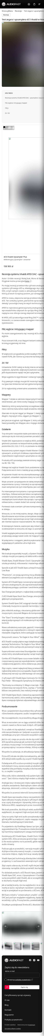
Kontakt (8, 1010)
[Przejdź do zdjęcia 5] (26, 946)
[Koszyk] (34, 4)
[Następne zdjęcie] (38, 926)
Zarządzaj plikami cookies (13, 1029)
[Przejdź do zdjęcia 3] (8, 946)
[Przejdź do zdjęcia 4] (17, 946)
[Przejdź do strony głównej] (11, 4)
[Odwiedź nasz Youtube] (38, 960)
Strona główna (7, 11)
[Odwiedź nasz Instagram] (34, 960)
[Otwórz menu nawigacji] (39, 4)
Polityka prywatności (13, 1019)
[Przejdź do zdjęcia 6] (35, 946)
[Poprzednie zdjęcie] (5, 926)
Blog (6, 1005)
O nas (7, 1000)
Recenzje (18, 11)
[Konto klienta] (28, 4)
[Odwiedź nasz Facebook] (30, 960)
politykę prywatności (23, 980)
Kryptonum (31, 1025)
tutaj (27, 281)
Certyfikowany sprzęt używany (18, 995)
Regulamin (9, 1015)
